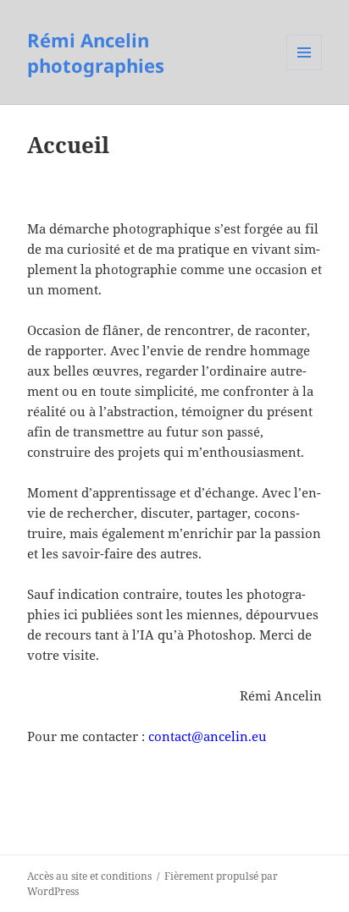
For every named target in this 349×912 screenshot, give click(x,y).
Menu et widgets (304, 69)
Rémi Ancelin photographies (95, 52)
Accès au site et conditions (89, 876)
